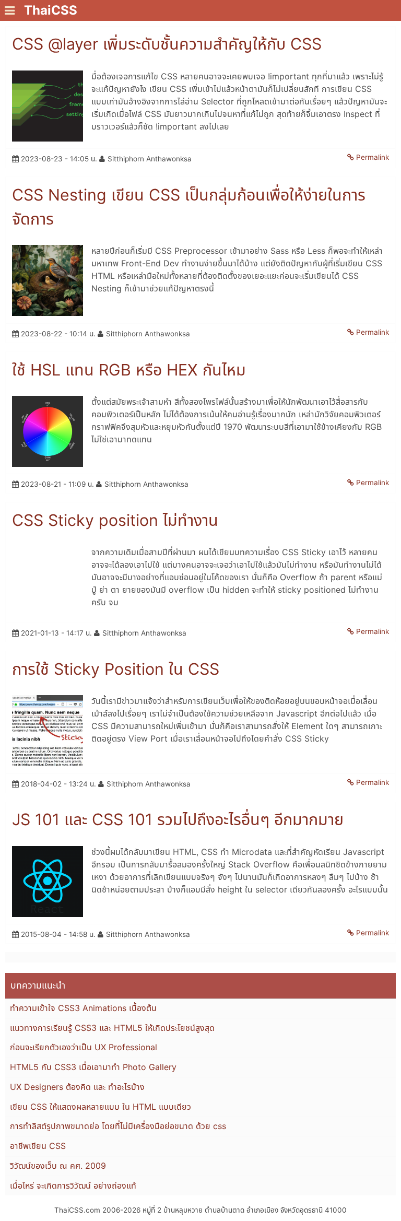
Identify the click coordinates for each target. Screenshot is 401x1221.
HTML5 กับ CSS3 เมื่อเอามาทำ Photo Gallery (93, 1067)
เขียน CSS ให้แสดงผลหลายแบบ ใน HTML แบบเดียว (100, 1106)
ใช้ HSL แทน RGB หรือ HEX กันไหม (129, 369)
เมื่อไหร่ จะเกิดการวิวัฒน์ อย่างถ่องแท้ (73, 1185)
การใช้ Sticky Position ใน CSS (115, 669)
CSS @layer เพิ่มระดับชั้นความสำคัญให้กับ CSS (167, 43)
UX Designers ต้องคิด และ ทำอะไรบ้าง (77, 1087)
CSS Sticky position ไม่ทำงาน (115, 520)
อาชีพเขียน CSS (38, 1146)
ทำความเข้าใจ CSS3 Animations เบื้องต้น (83, 1008)
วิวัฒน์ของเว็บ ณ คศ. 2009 (58, 1165)
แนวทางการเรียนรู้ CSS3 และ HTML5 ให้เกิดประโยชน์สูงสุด (112, 1028)
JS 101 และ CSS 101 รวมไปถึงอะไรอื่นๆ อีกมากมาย (178, 819)
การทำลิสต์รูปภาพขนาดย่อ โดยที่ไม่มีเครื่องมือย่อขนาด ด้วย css (118, 1126)
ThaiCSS (50, 10)
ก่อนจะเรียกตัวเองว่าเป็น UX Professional (83, 1047)
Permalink (372, 157)
